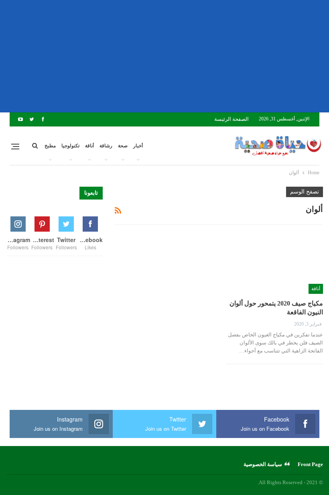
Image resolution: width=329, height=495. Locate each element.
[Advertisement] (164, 56)
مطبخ (50, 146)
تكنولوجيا (70, 146)
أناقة (89, 146)
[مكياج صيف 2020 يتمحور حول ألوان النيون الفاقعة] (274, 266)
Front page (310, 464)
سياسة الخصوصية (263, 464)
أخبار (138, 146)
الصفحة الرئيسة (231, 119)
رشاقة (106, 146)
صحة (123, 146)
